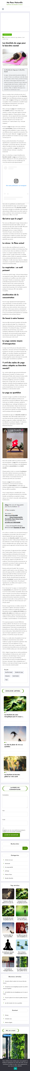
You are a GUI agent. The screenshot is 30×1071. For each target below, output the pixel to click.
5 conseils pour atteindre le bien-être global (8, 953)
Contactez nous (8, 1019)
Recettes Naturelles (9, 878)
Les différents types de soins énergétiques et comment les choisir (22, 936)
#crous (21, 519)
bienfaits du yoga (14, 37)
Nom (3, 810)
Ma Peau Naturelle (14, 2)
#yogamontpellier (18, 517)
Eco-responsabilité (9, 867)
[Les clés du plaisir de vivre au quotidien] (15, 733)
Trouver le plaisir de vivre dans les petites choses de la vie (22, 919)
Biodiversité (7, 863)
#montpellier (8, 519)
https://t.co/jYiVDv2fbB (11, 515)
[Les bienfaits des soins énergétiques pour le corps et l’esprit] (15, 703)
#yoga (11, 517)
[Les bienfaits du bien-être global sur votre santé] (15, 763)
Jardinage (7, 871)
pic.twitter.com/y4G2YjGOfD (12, 522)
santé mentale (16, 676)
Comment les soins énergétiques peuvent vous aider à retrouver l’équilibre (22, 902)
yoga (7, 39)
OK (15, 1068)
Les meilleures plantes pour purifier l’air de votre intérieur (22, 970)
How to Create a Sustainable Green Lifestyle (22, 953)
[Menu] (3, 9)
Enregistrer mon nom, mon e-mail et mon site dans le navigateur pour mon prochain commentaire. (13, 830)
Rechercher (15, 844)
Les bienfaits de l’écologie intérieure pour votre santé (8, 970)
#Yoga (6, 505)
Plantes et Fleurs (8, 874)
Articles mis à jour (9, 860)
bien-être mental (7, 37)
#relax (17, 519)
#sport (13, 519)
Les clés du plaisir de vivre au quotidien (13, 745)
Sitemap (6, 1015)
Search (25, 848)
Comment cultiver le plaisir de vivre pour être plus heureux (8, 902)
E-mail (3, 819)
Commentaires (5, 795)
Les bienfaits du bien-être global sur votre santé (12, 775)
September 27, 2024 (19, 527)
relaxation (20, 37)
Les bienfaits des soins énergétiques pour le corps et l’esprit (13, 716)
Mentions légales (8, 1022)
